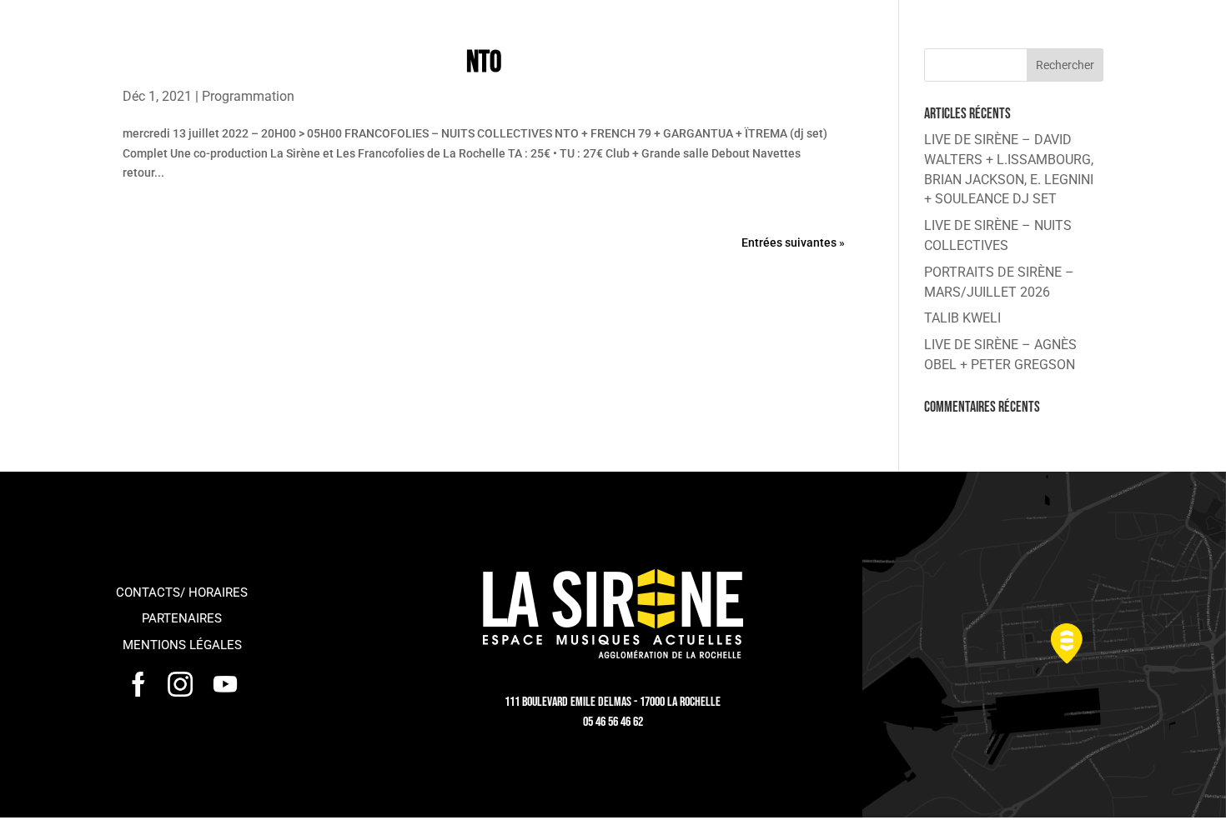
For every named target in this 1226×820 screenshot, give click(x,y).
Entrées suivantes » (793, 242)
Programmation (248, 96)
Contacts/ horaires (182, 592)
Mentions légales (182, 645)
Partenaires (182, 618)
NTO (483, 63)
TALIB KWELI (962, 318)
